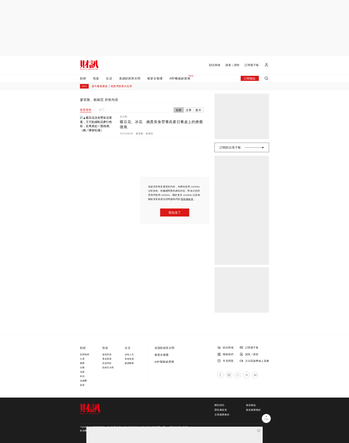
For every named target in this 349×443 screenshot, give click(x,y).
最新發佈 (85, 109)
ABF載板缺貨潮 (164, 361)
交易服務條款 (222, 414)
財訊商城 (214, 65)
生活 (109, 78)
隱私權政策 (187, 199)
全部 (179, 110)
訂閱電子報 (252, 65)
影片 (198, 110)
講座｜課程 (232, 65)
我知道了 (175, 213)
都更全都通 (155, 78)
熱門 (102, 109)
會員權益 (251, 405)
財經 (83, 78)
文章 (189, 110)
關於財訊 (219, 405)
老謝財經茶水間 (130, 78)
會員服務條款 (253, 409)
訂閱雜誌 (249, 78)
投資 (96, 78)
